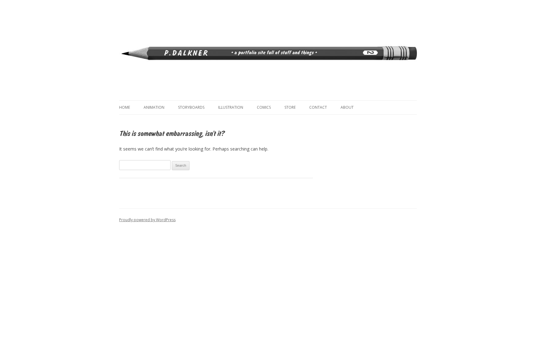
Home (124, 107)
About (347, 107)
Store (290, 107)
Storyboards (191, 107)
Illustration (230, 107)
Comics (264, 107)
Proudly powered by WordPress (147, 219)
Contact (318, 107)
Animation (154, 107)
